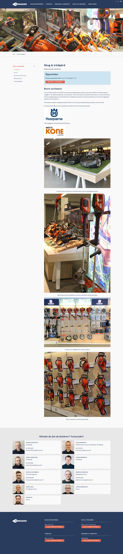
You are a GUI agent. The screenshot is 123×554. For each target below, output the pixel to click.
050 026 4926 (80, 477)
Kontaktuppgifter (18, 81)
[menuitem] (37, 4)
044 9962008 (30, 477)
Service (16, 72)
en (121, 1)
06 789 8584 (29, 463)
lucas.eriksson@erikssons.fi (83, 450)
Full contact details (54, 526)
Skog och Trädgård (79, 4)
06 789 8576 (79, 448)
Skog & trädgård (18, 66)
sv (116, 1)
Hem (14, 54)
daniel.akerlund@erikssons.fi (34, 465)
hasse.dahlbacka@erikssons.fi (34, 450)
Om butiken (17, 69)
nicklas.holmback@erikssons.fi (34, 480)
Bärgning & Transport (62, 4)
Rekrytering (92, 4)
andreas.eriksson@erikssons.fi (84, 480)
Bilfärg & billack (18, 78)
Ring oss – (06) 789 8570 (55, 81)
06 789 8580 (29, 448)
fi (118, 1)
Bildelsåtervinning (36, 4)
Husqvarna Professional (20, 75)
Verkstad (49, 4)
